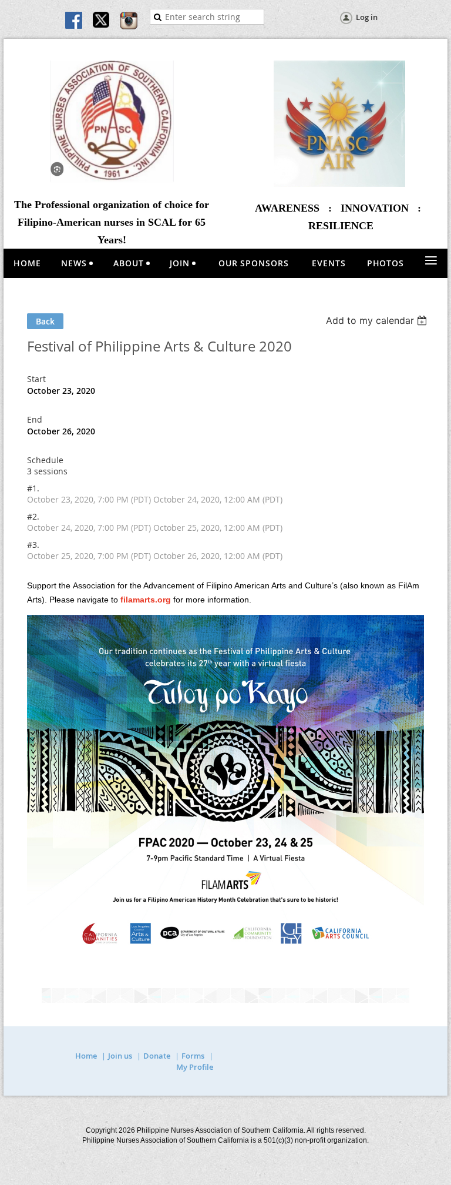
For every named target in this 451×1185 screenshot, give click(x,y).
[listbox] (378, 320)
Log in (367, 17)
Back (45, 321)
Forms (192, 1055)
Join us (120, 1055)
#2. (33, 516)
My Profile (194, 1067)
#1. (33, 488)
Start (36, 378)
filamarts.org (145, 599)
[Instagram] (128, 21)
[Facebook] (74, 21)
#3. (33, 544)
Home (86, 1055)
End (34, 419)
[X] (101, 21)
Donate (156, 1055)
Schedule (45, 460)
